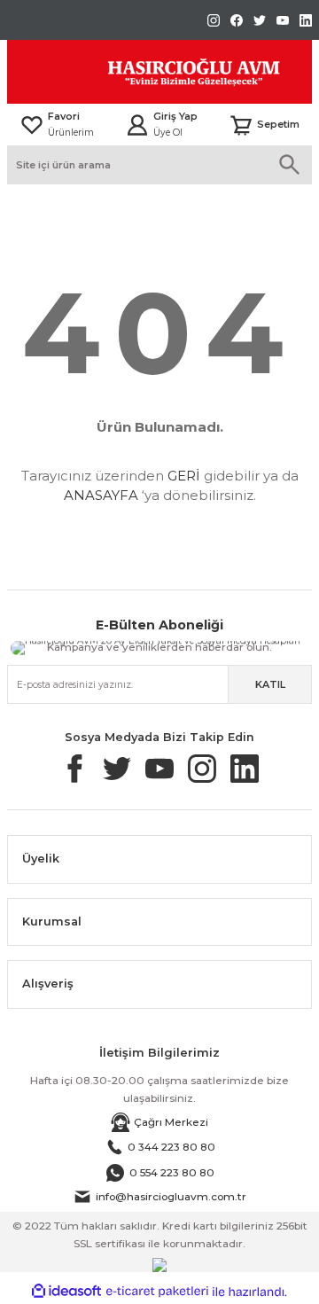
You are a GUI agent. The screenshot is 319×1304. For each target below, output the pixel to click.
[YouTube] (183, 648)
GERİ (183, 475)
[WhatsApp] (205, 644)
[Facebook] (262, 644)
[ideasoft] (66, 1292)
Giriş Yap (175, 116)
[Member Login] (137, 125)
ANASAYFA (101, 495)
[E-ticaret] (157, 1292)
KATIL (270, 684)
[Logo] (154, 72)
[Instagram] (262, 649)
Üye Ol (168, 132)
